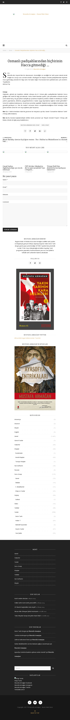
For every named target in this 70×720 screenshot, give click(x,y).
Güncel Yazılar (18, 440)
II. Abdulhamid (19, 487)
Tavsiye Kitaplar (20, 461)
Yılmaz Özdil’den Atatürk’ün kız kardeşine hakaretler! (56, 168)
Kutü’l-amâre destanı (21, 598)
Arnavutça (17, 419)
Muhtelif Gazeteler (21, 525)
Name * (5, 180)
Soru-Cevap (45, 125)
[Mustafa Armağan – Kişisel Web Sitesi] (35, 14)
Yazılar (16, 512)
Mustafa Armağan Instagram (23, 685)
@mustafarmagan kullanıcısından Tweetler (27, 338)
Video (16, 504)
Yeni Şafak (18, 533)
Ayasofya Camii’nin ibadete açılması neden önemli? (30, 652)
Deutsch (17, 423)
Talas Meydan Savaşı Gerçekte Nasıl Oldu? (27, 616)
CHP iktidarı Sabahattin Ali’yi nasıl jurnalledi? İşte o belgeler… (35, 168)
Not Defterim (18, 466)
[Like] (25, 131)
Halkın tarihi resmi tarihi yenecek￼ (25, 603)
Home (4, 50)
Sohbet (17, 499)
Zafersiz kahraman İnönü (22, 639)
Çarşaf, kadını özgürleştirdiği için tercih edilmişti (12, 168)
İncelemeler (19, 453)
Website (5, 194)
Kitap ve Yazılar (20, 491)
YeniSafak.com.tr (19, 689)
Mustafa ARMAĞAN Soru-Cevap (30, 125)
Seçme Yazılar (19, 529)
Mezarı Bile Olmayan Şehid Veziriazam (26, 611)
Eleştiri (16, 428)
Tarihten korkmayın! (20, 635)
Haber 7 (18, 520)
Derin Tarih (18, 516)
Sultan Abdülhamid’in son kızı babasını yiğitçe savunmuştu (32, 644)
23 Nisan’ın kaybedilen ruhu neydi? (25, 607)
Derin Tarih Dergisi (20, 631)
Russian (16, 470)
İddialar (17, 482)
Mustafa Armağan (39, 69)
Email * (5, 187)
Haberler (17, 445)
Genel (10, 50)
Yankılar (16, 508)
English (16, 432)
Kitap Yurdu (18, 681)
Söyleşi (16, 495)
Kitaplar (16, 449)
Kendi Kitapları (19, 457)
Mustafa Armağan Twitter (22, 687)
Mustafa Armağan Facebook (23, 683)
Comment (6, 202)
